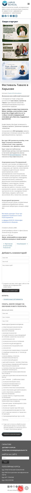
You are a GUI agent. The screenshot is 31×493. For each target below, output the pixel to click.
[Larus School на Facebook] (6, 16)
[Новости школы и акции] (11, 16)
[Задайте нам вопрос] (14, 16)
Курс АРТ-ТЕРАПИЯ (8, 477)
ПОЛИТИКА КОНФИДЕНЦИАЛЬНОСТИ (14, 450)
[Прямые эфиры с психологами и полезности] (3, 16)
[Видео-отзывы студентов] (16, 16)
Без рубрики (18, 93)
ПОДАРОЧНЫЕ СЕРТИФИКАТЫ (13, 299)
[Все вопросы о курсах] (8, 16)
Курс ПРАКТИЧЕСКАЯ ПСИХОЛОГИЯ (13, 470)
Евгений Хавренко (15, 155)
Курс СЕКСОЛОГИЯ (7, 480)
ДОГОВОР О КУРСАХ (8, 447)
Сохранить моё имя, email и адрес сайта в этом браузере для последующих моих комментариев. (16, 285)
